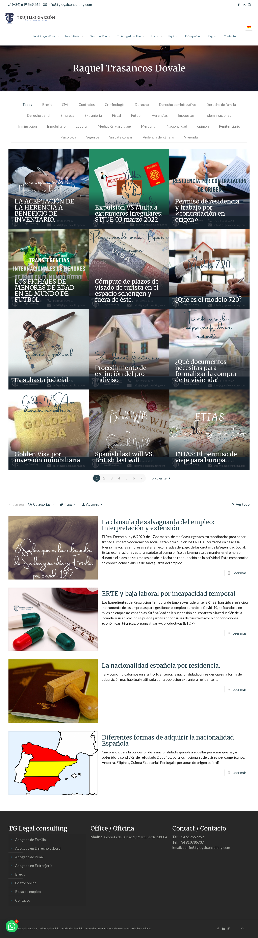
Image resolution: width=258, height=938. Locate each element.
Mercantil (148, 126)
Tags (68, 504)
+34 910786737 (191, 842)
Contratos (87, 104)
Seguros (92, 137)
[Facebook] (238, 4)
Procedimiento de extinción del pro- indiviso (121, 374)
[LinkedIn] (244, 4)
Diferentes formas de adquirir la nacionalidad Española (168, 740)
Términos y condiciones (111, 928)
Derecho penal (38, 115)
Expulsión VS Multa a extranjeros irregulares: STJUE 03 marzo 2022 (129, 213)
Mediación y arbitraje (114, 126)
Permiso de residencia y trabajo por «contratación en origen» (207, 210)
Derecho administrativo (177, 104)
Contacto (22, 900)
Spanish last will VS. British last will (124, 457)
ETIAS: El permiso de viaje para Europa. (206, 457)
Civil (65, 104)
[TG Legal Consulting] (30, 18)
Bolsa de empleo (28, 891)
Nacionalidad (176, 126)
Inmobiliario (56, 126)
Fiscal (116, 115)
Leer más (239, 573)
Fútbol (136, 115)
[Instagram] (249, 4)
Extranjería (93, 115)
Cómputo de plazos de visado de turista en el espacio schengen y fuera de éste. (127, 290)
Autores (92, 504)
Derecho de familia (221, 104)
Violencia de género (158, 137)
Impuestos (186, 115)
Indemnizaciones (218, 115)
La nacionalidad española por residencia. (161, 665)
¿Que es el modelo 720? (208, 299)
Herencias (159, 115)
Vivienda (191, 137)
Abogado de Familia (30, 839)
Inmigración (27, 126)
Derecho (142, 104)
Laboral (81, 126)
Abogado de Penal (29, 857)
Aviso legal (45, 928)
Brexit (47, 104)
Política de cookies (86, 928)
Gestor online (25, 883)
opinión (203, 126)
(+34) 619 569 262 (26, 4)
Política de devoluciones (138, 928)
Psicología (68, 137)
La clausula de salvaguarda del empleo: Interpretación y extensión (158, 525)
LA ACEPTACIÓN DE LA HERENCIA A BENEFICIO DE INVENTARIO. (44, 210)
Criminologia (115, 104)
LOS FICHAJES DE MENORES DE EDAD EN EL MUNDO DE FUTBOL (44, 290)
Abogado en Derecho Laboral (38, 848)
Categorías (41, 504)
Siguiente (159, 478)
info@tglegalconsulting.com (70, 4)
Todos (27, 104)
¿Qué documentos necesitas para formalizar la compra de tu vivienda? (205, 371)
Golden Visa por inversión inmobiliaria (47, 457)
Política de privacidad (63, 928)
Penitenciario (229, 126)
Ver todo (243, 504)
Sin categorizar (121, 137)
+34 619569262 (191, 837)
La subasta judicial (41, 380)
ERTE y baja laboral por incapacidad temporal (168, 593)
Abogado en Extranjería (33, 865)
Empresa (67, 115)
